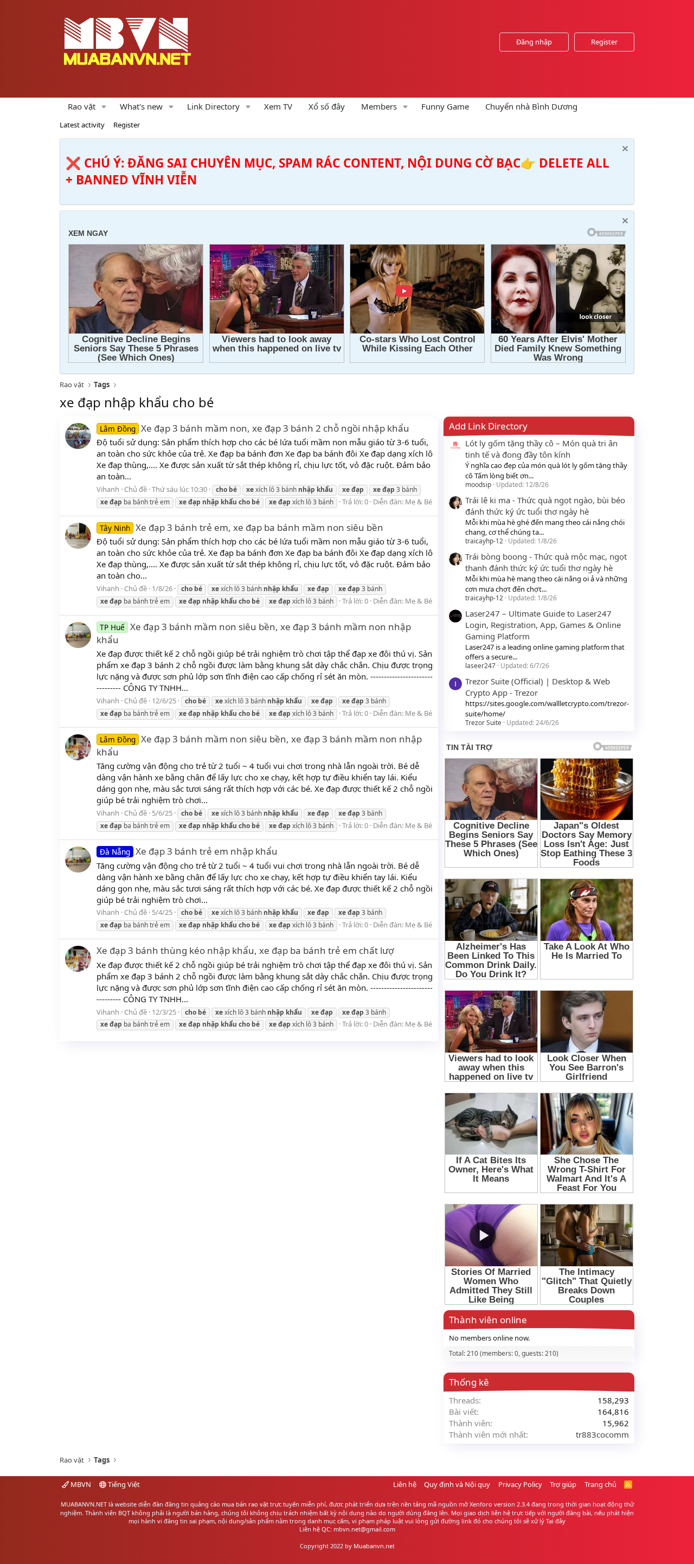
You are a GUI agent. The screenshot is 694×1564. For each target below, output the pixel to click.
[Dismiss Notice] (623, 150)
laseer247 (480, 665)
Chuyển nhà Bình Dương (531, 106)
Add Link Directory (488, 426)
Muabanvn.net (374, 1546)
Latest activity (82, 125)
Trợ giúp (563, 1484)
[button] (104, 107)
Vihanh (108, 489)
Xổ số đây (327, 106)
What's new (141, 106)
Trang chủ (600, 1484)
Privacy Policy (520, 1484)
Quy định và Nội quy (457, 1484)
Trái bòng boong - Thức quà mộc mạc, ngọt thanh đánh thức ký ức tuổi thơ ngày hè (546, 562)
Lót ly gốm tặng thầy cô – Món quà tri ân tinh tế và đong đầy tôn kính (541, 449)
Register (126, 125)
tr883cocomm (602, 1434)
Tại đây (556, 1521)
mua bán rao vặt (245, 1504)
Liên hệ (404, 1484)
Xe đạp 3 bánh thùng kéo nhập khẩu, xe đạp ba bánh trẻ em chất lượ (245, 950)
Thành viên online (488, 1319)
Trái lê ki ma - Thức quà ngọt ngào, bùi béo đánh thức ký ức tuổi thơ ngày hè (545, 506)
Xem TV (278, 106)
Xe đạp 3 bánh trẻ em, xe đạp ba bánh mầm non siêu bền (241, 527)
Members (379, 106)
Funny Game (445, 106)
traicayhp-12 (484, 541)
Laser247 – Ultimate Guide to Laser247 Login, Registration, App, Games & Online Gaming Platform (543, 625)
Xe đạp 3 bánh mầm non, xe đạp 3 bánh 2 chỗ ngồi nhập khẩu (254, 428)
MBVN (80, 1484)
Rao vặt (81, 106)
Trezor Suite (483, 722)
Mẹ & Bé (418, 502)
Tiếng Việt (123, 1484)
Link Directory (213, 106)
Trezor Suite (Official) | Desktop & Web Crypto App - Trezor (537, 687)
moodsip (478, 484)
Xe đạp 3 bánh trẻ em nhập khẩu (189, 851)
